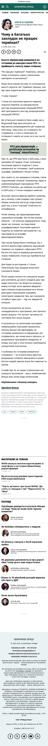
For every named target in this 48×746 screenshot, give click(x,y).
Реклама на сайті (18, 648)
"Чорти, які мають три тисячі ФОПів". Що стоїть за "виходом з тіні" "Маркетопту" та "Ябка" (22, 489)
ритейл (22, 412)
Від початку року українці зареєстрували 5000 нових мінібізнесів (22, 477)
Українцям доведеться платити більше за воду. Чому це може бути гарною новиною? (23, 509)
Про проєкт (32, 648)
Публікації (14, 13)
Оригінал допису (10, 387)
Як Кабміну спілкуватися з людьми (20, 526)
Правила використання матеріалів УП (24, 654)
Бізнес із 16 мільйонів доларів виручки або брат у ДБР (23, 579)
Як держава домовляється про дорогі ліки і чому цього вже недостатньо (22, 561)
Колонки (25, 13)
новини (5, 13)
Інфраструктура (37, 13)
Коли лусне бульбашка (14, 595)
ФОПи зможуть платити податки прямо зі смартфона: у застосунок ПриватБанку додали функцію (22, 466)
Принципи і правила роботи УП (24, 656)
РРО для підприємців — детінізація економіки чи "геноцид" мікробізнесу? (24, 149)
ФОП (4, 412)
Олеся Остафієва (24, 22)
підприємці (31, 412)
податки (12, 412)
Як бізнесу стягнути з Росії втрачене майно (21, 543)
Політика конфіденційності (24, 651)
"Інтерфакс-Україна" (23, 671)
